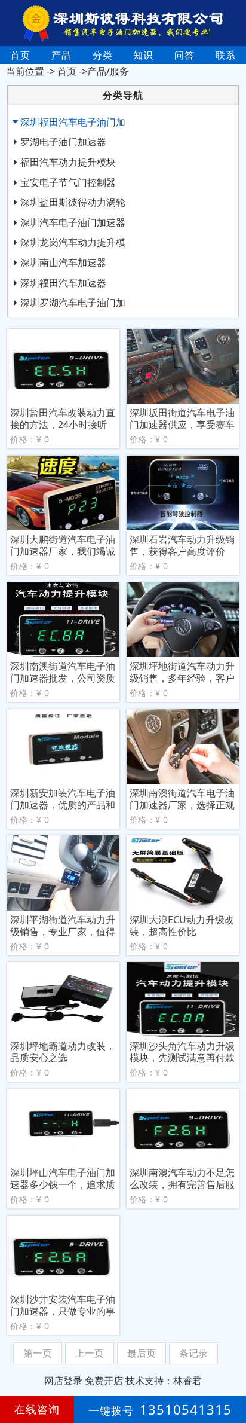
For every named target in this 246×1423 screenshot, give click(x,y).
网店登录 (63, 1380)
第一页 (37, 1353)
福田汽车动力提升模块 (68, 162)
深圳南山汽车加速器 (63, 262)
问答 (184, 55)
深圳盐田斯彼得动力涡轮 (72, 202)
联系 (226, 55)
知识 (143, 55)
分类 (103, 55)
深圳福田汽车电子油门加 (72, 122)
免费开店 (104, 1380)
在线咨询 (37, 1409)
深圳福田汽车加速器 (63, 282)
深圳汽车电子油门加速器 (72, 222)
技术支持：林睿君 (163, 1380)
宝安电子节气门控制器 (68, 182)
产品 (61, 55)
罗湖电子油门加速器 (63, 141)
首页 (20, 55)
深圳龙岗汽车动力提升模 (72, 242)
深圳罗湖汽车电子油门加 (72, 302)
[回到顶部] (230, 1377)
